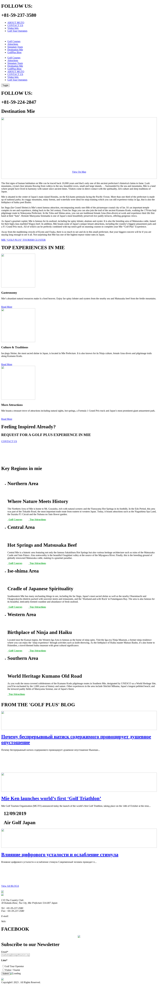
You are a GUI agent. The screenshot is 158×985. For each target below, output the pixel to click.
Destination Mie (15, 49)
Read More (6, 307)
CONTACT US (15, 25)
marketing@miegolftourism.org (24, 916)
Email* (4, 952)
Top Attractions (37, 519)
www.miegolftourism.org (19, 921)
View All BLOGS (10, 886)
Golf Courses (13, 41)
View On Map (79, 172)
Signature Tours (15, 47)
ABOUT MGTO (15, 22)
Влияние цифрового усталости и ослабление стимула (59, 854)
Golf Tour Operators (17, 31)
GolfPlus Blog (14, 52)
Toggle (5, 85)
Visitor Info (13, 28)
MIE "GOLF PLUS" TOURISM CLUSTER (23, 240)
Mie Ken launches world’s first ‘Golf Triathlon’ (51, 798)
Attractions (12, 44)
